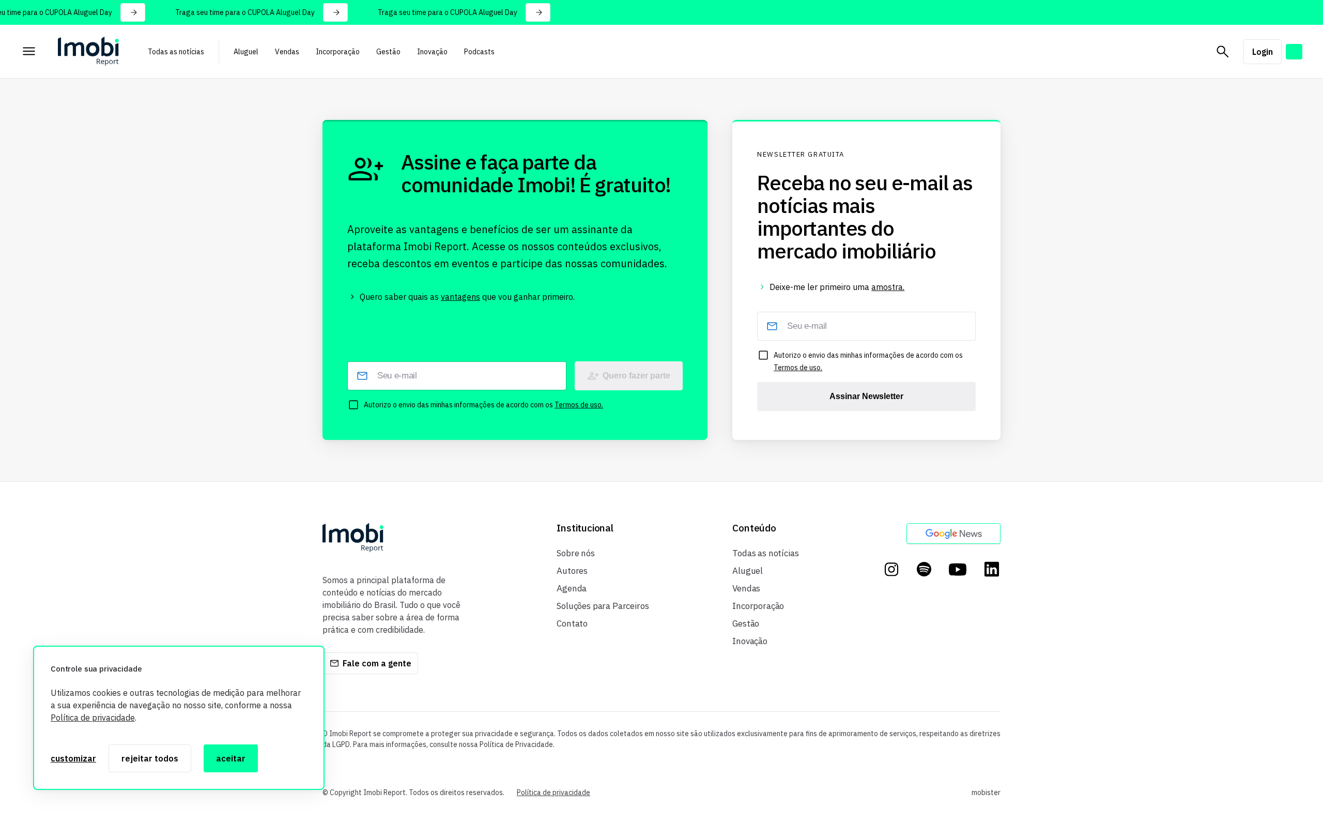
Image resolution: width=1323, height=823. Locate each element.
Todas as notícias (176, 51)
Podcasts (479, 51)
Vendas (287, 51)
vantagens (460, 297)
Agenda (572, 588)
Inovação (432, 51)
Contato (572, 623)
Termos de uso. (579, 404)
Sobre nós (575, 553)
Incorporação (338, 51)
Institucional (585, 528)
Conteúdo (754, 528)
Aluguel (246, 51)
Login (1262, 52)
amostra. (887, 287)
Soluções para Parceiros (603, 605)
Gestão (388, 51)
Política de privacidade (93, 717)
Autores (572, 570)
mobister (986, 792)
